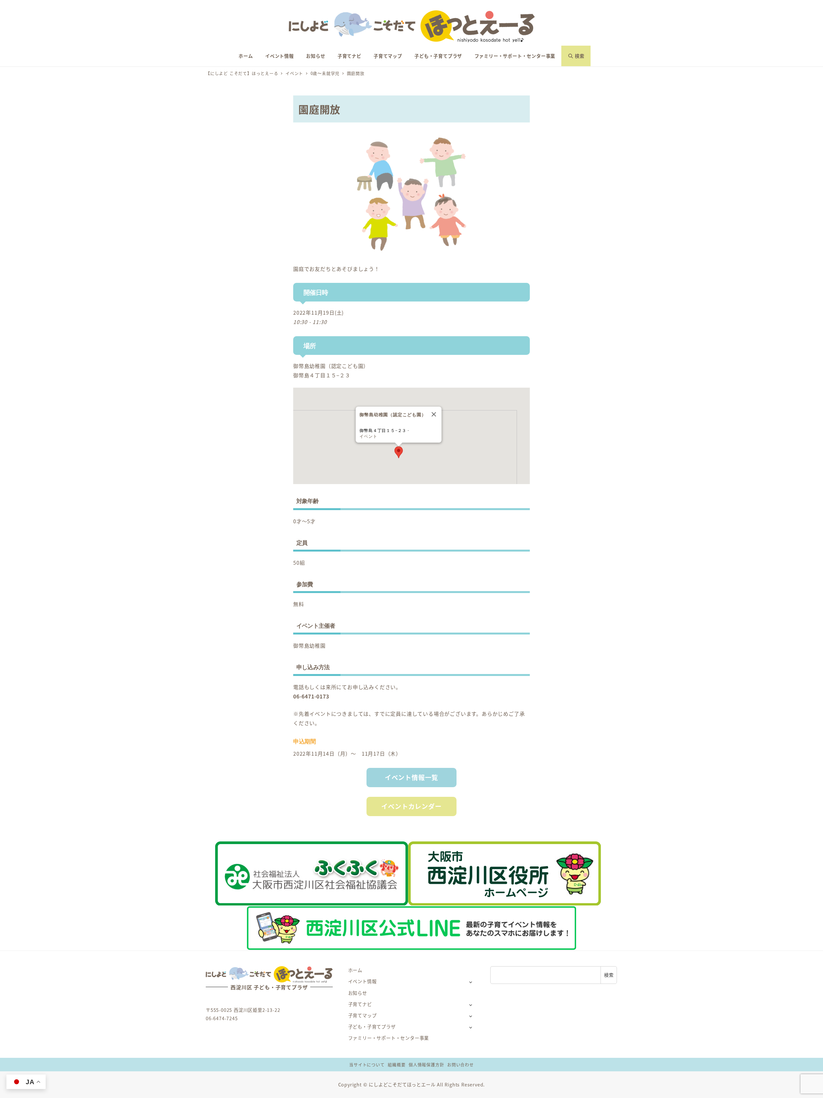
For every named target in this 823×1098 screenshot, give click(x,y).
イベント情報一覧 (411, 777)
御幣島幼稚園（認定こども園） (331, 366)
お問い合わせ (460, 1064)
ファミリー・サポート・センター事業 (388, 1038)
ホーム (355, 970)
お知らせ (357, 993)
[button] (398, 452)
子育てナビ (360, 1004)
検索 (609, 975)
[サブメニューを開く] (470, 981)
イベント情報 (362, 981)
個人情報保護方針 (426, 1064)
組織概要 (396, 1064)
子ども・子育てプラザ (372, 1026)
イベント (368, 436)
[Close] (434, 414)
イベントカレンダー (411, 806)
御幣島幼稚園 (309, 645)
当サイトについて (366, 1064)
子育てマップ (362, 1015)
